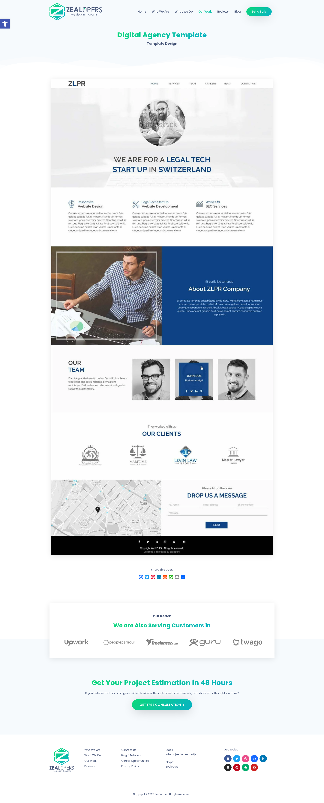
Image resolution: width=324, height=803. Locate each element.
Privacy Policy (130, 766)
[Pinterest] (236, 767)
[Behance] (254, 758)
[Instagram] (228, 767)
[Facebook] (228, 758)
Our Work (205, 12)
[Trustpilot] (245, 767)
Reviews (223, 12)
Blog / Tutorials (131, 755)
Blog (237, 12)
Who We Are (160, 12)
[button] (5, 24)
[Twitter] (236, 758)
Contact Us (128, 750)
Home (142, 12)
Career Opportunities (135, 761)
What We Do (184, 12)
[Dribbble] (245, 758)
